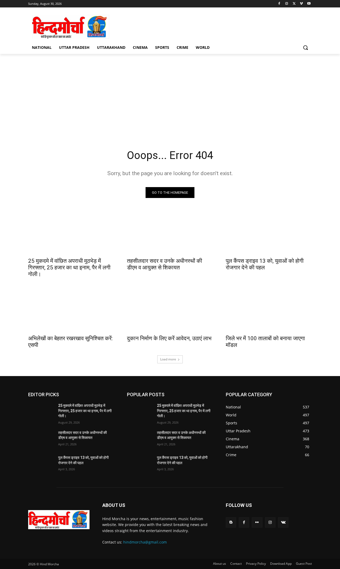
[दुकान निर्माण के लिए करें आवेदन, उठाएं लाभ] (170, 310)
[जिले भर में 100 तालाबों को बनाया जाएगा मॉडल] (269, 310)
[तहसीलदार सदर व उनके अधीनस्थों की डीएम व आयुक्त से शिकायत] (170, 232)
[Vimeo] (301, 4)
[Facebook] (279, 4)
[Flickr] (257, 522)
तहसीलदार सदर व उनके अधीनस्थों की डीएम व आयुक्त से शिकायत (164, 264)
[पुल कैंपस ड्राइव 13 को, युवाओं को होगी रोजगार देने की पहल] (269, 232)
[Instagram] (287, 4)
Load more (168, 359)
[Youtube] (309, 4)
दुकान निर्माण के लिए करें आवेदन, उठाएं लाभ (169, 338)
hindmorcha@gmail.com (145, 542)
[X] (294, 4)
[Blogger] (231, 522)
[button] (305, 47)
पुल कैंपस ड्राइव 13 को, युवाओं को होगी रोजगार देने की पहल (265, 264)
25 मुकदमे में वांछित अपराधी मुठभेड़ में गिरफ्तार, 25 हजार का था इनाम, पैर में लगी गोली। (69, 267)
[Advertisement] (170, 94)
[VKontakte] (283, 522)
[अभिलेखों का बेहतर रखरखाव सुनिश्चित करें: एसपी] (71, 310)
